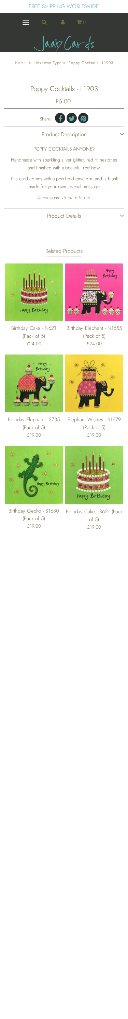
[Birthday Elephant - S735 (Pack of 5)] (34, 383)
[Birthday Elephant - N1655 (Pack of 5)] (94, 292)
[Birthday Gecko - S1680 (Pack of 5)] (34, 475)
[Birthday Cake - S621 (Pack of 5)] (94, 475)
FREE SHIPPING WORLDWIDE (64, 6)
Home (20, 62)
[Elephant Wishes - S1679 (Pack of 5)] (94, 383)
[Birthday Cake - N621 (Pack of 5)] (34, 292)
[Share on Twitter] (72, 118)
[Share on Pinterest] (83, 118)
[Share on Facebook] (60, 118)
